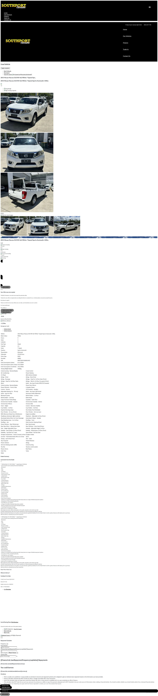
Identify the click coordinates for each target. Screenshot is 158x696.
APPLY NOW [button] (5, 694)
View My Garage (18, 74)
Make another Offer (7, 310)
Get (7, 589)
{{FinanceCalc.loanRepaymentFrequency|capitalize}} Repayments (17, 649)
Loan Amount (4, 645)
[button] (79, 674)
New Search (7, 72)
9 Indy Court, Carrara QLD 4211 (133, 25)
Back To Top (6, 632)
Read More (3, 569)
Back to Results (6, 312)
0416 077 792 (147, 25)
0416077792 (5, 685)
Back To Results (7, 71)
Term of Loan (4, 652)
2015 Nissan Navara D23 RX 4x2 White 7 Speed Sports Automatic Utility (24, 81)
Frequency (3, 643)
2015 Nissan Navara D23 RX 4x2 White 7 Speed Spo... (18, 77)
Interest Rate (4, 654)
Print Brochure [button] (14, 622)
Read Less (9, 569)
